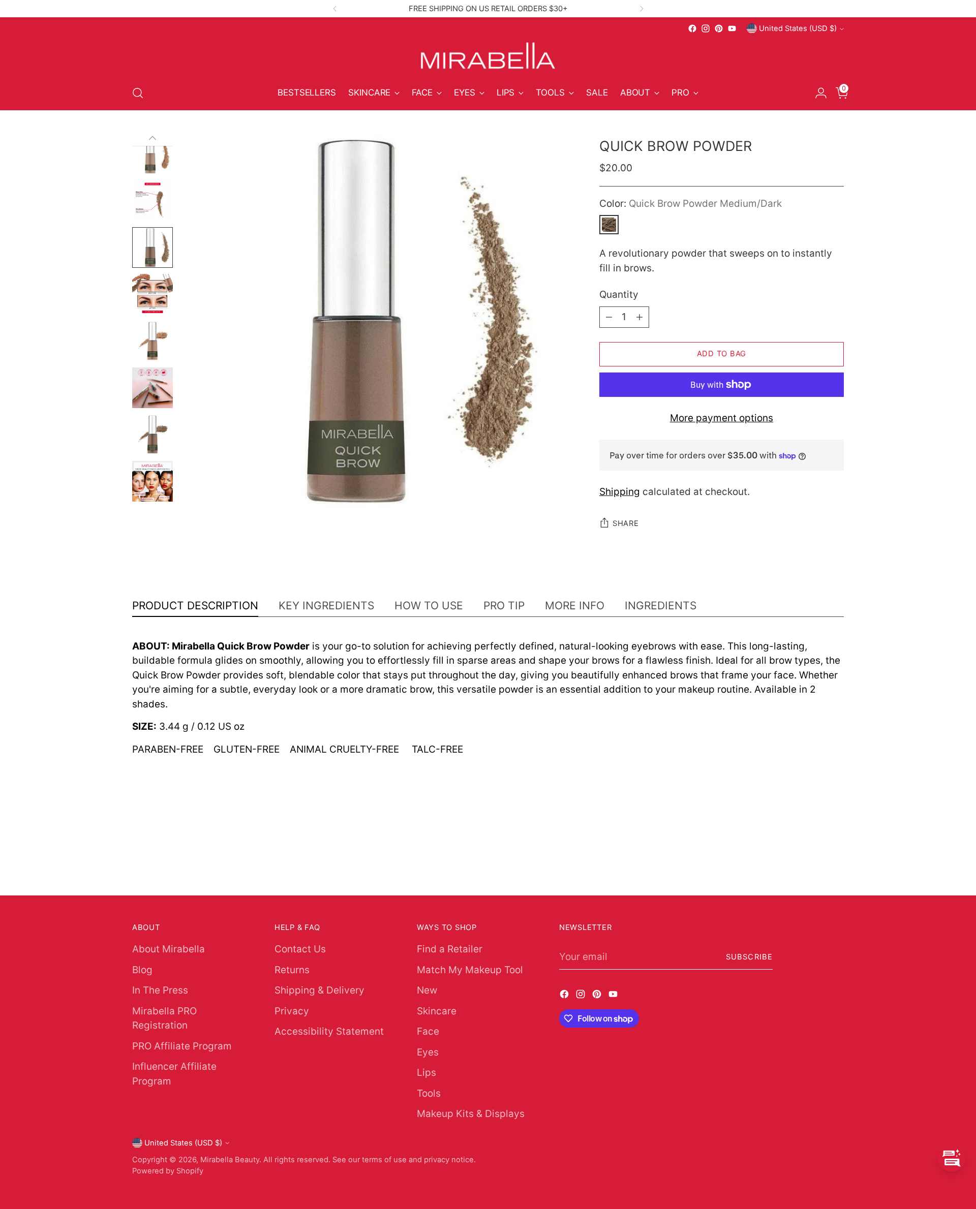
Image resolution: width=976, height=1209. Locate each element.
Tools (429, 1093)
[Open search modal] (138, 93)
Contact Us (300, 949)
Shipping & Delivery (319, 990)
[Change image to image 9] (152, 387)
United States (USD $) (798, 28)
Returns (292, 970)
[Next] (641, 8)
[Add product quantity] (639, 317)
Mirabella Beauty (229, 1159)
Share (626, 523)
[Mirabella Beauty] (488, 56)
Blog (142, 970)
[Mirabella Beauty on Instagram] (705, 28)
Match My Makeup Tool (470, 970)
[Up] (152, 138)
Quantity (618, 294)
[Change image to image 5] (152, 200)
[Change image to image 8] (152, 341)
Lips (426, 1072)
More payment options (721, 418)
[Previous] (335, 8)
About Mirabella (168, 949)
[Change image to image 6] (152, 247)
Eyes (428, 1052)
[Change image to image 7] (152, 294)
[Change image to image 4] (152, 154)
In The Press (160, 990)
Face (428, 1031)
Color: (690, 203)
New (427, 990)
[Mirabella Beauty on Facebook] (692, 28)
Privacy (291, 1011)
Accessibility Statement (329, 1031)
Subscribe (749, 957)
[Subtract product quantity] (609, 317)
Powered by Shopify (167, 1170)
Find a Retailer (449, 949)
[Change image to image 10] (152, 434)
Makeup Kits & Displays (471, 1114)
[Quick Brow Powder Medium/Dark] (609, 224)
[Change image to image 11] (152, 481)
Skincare (436, 1011)
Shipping (619, 492)
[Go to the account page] (817, 93)
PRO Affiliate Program (182, 1046)
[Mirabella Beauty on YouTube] (732, 28)
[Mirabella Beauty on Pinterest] (718, 28)
